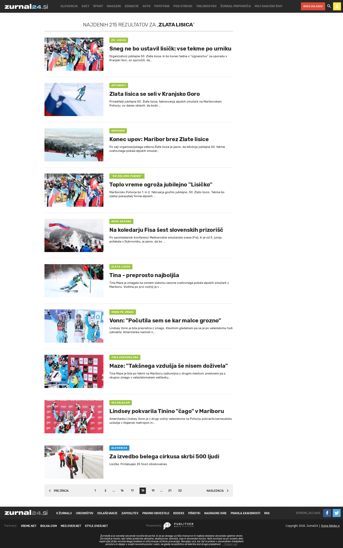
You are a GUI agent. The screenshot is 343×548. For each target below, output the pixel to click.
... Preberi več (229, 544)
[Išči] (329, 6)
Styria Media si (330, 526)
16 (122, 490)
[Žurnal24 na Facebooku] (327, 513)
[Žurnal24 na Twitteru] (337, 513)
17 (132, 490)
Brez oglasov (313, 6)
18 (142, 490)
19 (153, 490)
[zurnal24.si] (26, 6)
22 (180, 490)
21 (169, 490)
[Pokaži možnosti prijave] (337, 6)
